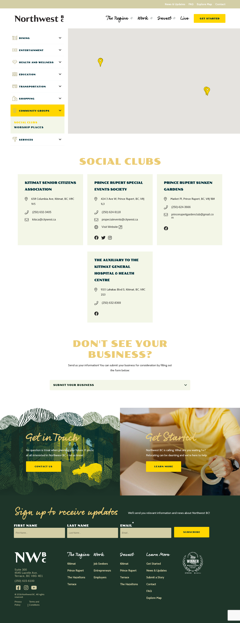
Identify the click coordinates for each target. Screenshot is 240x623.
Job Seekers (101, 563)
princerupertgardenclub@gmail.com (192, 216)
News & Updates (175, 4)
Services (26, 140)
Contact (220, 4)
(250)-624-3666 (181, 207)
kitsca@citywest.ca (44, 219)
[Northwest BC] (39, 20)
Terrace (71, 584)
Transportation (32, 86)
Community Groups (34, 111)
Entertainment (31, 50)
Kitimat (71, 563)
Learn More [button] (163, 466)
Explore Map (204, 4)
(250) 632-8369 (111, 302)
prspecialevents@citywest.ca (120, 219)
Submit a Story (155, 577)
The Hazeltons (76, 577)
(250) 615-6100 (24, 580)
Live (184, 18)
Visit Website (110, 226)
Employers (100, 577)
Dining (24, 38)
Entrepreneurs (102, 570)
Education (27, 74)
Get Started (210, 18)
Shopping (27, 99)
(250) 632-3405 (41, 212)
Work (143, 18)
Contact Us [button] (44, 466)
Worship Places (29, 127)
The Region (117, 18)
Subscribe (191, 532)
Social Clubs (25, 122)
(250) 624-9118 (111, 212)
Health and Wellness (36, 62)
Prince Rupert (75, 570)
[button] (207, 91)
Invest (164, 18)
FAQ (191, 4)
